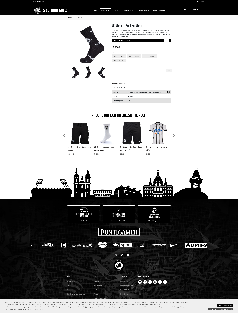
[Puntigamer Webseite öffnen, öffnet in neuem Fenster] (119, 232)
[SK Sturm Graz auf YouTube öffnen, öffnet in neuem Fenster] (128, 255)
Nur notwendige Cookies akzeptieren (220, 309)
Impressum (71, 290)
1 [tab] (88, 80)
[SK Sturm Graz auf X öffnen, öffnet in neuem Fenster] (122, 255)
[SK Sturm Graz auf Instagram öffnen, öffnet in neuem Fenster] (116, 255)
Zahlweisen (98, 286)
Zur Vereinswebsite (38, 2)
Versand (97, 281)
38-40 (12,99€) (134, 56)
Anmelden (201, 2)
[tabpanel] (74, 72)
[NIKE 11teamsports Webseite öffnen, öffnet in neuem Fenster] (151, 245)
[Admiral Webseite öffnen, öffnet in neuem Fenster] (185, 245)
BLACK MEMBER (119, 40)
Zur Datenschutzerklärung (37, 309)
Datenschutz (71, 281)
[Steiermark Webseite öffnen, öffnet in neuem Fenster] (88, 245)
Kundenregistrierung (127, 286)
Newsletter (124, 294)
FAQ (95, 290)
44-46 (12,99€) (119, 60)
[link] (70, 17)
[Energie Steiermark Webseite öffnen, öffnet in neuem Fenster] (49, 245)
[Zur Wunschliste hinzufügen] (169, 70)
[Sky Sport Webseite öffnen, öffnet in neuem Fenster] (108, 245)
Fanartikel (122, 83)
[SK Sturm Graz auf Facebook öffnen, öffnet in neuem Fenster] (109, 255)
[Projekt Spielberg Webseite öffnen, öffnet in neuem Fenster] (128, 245)
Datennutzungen (9, 306)
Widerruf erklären (100, 298)
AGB (68, 286)
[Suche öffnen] (185, 10)
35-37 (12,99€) (119, 56)
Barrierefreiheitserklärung (76, 294)
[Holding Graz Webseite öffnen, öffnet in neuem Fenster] (33, 245)
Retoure (96, 294)
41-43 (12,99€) (149, 56)
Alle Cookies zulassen (225, 305)
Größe (113, 52)
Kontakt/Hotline (125, 290)
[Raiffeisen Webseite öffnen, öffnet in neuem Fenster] (68, 245)
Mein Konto (124, 281)
